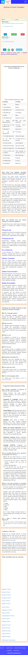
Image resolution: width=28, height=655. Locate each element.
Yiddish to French (6, 636)
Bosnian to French (6, 595)
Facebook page (11, 540)
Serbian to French (6, 625)
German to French (21, 456)
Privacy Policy (16, 650)
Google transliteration (20, 176)
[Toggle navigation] (25, 2)
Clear (23, 34)
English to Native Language (20, 648)
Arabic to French (6, 592)
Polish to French (6, 618)
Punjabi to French (6, 621)
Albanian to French (6, 589)
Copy (5, 34)
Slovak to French (6, 628)
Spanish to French (6, 631)
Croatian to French (6, 598)
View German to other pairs (8, 640)
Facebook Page (9, 648)
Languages (9, 650)
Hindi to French (5, 607)
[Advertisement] (14, 14)
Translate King (6, 176)
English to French (6, 603)
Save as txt (19, 49)
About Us (2, 648)
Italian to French (6, 613)
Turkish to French (6, 633)
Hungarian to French (7, 610)
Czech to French (6, 600)
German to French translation (15, 523)
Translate (14, 34)
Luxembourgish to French (8, 615)
